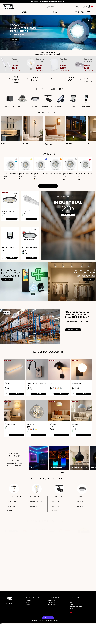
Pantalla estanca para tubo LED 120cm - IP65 (28, 211)
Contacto (28, 604)
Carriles (53, 499)
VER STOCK (14, 39)
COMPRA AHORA (68, 214)
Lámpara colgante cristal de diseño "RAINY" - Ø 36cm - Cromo (36, 424)
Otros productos (55, 506)
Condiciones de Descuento (31, 606)
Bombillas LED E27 (34, 499)
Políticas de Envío (29, 602)
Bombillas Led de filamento (36, 504)
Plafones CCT (79, 501)
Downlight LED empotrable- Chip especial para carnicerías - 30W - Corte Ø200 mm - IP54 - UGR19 (85, 174)
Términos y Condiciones (31, 610)
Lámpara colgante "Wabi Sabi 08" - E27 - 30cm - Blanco (58, 424)
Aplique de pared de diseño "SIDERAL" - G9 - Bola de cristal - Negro (81, 382)
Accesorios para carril (57, 504)
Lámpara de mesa (11, 506)
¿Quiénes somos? (52, 600)
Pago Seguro (28, 600)
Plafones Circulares (81, 499)
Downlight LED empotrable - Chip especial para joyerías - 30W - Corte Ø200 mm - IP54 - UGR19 (70, 174)
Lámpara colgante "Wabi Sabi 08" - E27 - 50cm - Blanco (80, 424)
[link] (24, 281)
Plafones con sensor (81, 504)
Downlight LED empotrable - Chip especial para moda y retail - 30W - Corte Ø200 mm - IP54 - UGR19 (41, 174)
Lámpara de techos (11, 501)
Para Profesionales (52, 602)
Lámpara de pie (10, 504)
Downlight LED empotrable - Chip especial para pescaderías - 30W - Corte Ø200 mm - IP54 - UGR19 (11, 174)
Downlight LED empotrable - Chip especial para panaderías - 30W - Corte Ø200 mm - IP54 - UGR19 (55, 174)
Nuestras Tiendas (52, 604)
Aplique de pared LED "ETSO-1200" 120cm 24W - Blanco (14, 382)
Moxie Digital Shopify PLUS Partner (57, 620)
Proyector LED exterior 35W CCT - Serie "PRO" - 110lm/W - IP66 (9, 246)
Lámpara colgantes (11, 499)
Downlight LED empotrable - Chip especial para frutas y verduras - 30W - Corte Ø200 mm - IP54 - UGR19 (26, 174)
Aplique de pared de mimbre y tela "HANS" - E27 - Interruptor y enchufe (14, 424)
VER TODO (48, 186)
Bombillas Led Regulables (36, 501)
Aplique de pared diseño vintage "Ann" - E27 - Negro (59, 382)
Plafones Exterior (80, 506)
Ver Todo (9, 510)
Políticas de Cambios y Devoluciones (33, 608)
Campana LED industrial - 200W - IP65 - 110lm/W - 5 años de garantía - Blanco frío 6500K (29, 246)
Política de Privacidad (30, 612)
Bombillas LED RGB (34, 506)
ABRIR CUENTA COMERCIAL (73, 329)
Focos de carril (55, 501)
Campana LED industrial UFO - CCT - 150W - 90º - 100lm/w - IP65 (9, 211)
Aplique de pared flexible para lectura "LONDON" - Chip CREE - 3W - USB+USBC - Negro (36, 382)
